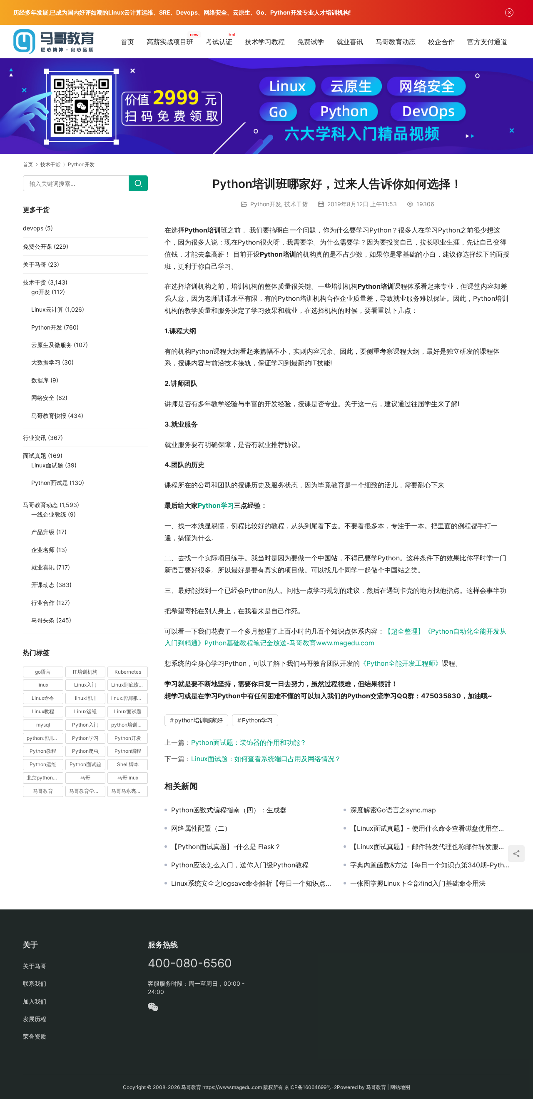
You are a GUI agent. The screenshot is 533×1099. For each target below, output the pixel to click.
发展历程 (34, 1018)
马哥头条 (43, 620)
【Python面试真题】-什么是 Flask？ (226, 846)
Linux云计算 (47, 309)
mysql (43, 725)
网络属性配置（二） (201, 828)
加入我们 (34, 1001)
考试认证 (219, 41)
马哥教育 (43, 791)
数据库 (40, 380)
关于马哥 (34, 264)
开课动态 (43, 584)
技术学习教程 (265, 41)
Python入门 (85, 725)
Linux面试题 (47, 465)
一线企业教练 (48, 514)
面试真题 (34, 455)
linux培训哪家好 (129, 698)
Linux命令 (43, 698)
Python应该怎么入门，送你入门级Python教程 (240, 865)
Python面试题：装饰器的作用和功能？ (248, 742)
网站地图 (400, 1087)
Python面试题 (49, 482)
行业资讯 (34, 437)
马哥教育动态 (396, 41)
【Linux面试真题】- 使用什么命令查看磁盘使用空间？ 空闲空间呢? (430, 828)
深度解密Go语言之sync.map (393, 810)
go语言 (43, 672)
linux (42, 685)
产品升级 (43, 531)
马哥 (85, 777)
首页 (127, 41)
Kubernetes (128, 672)
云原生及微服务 (51, 344)
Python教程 (43, 751)
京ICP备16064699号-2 (310, 1087)
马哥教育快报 (48, 415)
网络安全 (43, 397)
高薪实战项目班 (170, 41)
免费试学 (310, 41)
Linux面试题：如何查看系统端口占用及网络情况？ (266, 758)
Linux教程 (43, 711)
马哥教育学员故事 (87, 791)
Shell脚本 (128, 764)
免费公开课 (37, 246)
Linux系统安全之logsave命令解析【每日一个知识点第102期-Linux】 (251, 883)
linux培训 (85, 698)
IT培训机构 (85, 672)
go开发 (40, 291)
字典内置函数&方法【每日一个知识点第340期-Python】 (430, 865)
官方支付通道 (487, 41)
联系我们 (34, 983)
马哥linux (127, 777)
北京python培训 (45, 777)
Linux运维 (85, 711)
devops (33, 228)
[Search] (138, 183)
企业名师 (43, 549)
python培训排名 (45, 738)
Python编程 (128, 751)
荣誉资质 (34, 1036)
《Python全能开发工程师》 (401, 663)
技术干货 (296, 203)
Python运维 (43, 764)
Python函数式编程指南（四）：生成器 (228, 810)
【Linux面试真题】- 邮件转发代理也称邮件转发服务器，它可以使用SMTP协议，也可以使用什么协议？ (430, 846)
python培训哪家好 (198, 720)
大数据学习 (45, 362)
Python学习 (216, 505)
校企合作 (441, 41)
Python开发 (265, 203)
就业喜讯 (349, 41)
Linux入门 (85, 685)
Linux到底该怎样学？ (129, 685)
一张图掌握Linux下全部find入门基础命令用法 (418, 883)
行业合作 (43, 602)
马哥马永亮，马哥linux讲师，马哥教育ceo (129, 791)
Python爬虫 (85, 751)
